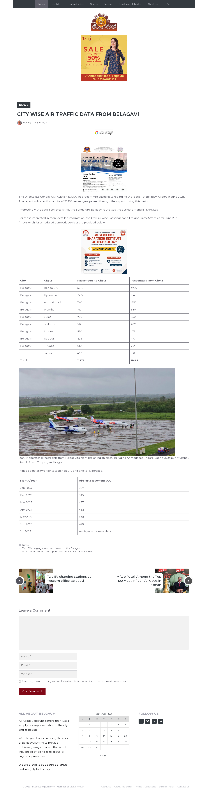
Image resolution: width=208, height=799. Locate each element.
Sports (94, 4)
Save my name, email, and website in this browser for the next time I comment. (74, 681)
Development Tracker (130, 4)
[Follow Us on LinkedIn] (160, 721)
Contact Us (183, 786)
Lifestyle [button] (55, 4)
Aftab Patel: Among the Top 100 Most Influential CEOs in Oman (57, 551)
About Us (106, 786)
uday (28, 122)
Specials (108, 4)
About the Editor (123, 786)
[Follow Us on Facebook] (141, 721)
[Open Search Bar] (168, 4)
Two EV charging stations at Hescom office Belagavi (51, 548)
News (41, 4)
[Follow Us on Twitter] (147, 721)
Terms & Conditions (145, 786)
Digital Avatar (76, 786)
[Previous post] (19, 580)
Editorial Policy (166, 786)
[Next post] (188, 580)
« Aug (103, 755)
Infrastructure (77, 4)
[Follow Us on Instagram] (154, 721)
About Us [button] (153, 4)
